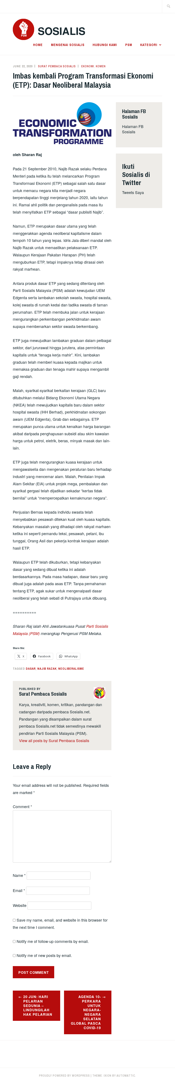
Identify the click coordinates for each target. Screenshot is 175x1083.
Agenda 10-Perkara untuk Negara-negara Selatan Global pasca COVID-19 (86, 1012)
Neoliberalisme (71, 669)
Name (19, 875)
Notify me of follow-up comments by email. (53, 941)
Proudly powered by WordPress (64, 1075)
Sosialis (61, 30)
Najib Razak (47, 669)
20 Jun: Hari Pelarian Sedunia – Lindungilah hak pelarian (37, 1005)
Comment (22, 806)
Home (38, 44)
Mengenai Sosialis (68, 44)
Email (19, 890)
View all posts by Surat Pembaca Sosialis (54, 740)
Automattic (126, 1075)
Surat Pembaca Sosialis (57, 66)
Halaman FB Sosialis (132, 129)
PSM (128, 44)
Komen (101, 66)
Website (19, 905)
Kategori (148, 44)
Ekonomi (87, 66)
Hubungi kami (105, 44)
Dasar (31, 669)
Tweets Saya (133, 192)
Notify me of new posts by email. (44, 955)
